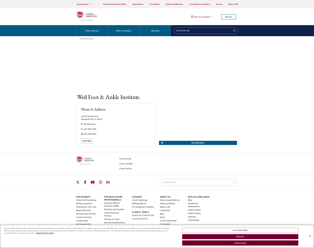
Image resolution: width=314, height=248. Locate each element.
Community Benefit (168, 221)
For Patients (155, 4)
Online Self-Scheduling (86, 200)
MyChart (228, 17)
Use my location (202, 17)
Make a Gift (233, 4)
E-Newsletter (193, 220)
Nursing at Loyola (111, 219)
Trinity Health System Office (114, 4)
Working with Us (139, 203)
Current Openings (139, 200)
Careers (219, 4)
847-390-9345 (90, 134)
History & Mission (167, 203)
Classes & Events (84, 217)
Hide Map (86, 141)
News (162, 217)
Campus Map (82, 221)
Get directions (90, 124)
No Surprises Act (83, 224)
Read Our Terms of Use (45, 233)
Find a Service (125, 169)
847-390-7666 (90, 129)
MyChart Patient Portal (86, 214)
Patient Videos (194, 210)
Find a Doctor (92, 30)
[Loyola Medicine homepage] (86, 21)
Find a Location (123, 30)
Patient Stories (194, 213)
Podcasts (192, 217)
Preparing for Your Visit (86, 207)
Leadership (165, 210)
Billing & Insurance (84, 203)
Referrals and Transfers (114, 209)
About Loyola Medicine (170, 200)
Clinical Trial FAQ (139, 219)
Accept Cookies (240, 243)
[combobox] (206, 30)
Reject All (240, 237)
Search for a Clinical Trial (143, 215)
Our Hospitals (82, 4)
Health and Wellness (174, 4)
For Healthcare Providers (199, 4)
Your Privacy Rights (240, 230)
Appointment (137, 4)
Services (155, 30)
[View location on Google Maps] (198, 116)
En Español (165, 224)
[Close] (310, 236)
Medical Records (83, 210)
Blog (162, 214)
